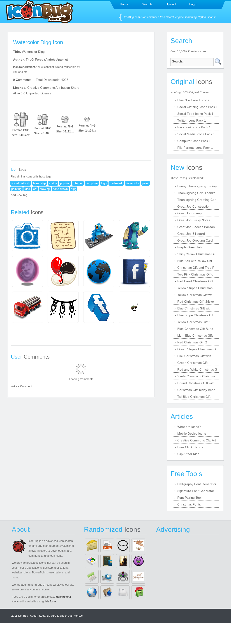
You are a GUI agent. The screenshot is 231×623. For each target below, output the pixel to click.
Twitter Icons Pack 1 (191, 120)
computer (92, 183)
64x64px (24, 135)
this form (50, 601)
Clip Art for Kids (188, 454)
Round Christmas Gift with (196, 383)
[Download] (21, 119)
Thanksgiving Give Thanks (196, 193)
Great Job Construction (193, 206)
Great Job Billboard (191, 233)
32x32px (68, 131)
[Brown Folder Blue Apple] (107, 592)
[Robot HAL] (123, 576)
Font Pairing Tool (189, 497)
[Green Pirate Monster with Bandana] (138, 592)
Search (147, 4)
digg (73, 189)
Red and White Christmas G (197, 369)
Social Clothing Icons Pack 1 (197, 107)
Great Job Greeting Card (195, 240)
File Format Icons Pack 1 (195, 147)
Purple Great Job (189, 247)
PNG (26, 130)
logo (103, 183)
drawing (45, 189)
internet (78, 183)
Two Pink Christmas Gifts (195, 274)
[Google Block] (91, 561)
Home (124, 4)
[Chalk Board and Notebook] (107, 561)
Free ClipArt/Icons (190, 447)
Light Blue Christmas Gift (195, 335)
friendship (39, 183)
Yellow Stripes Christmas (195, 288)
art (35, 189)
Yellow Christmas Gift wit (194, 295)
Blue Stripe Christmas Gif (195, 315)
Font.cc (78, 615)
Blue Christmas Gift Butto (195, 329)
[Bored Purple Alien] (138, 561)
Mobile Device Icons (191, 433)
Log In (193, 4)
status (53, 183)
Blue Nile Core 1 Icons (193, 100)
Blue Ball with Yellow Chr (194, 261)
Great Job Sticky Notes (193, 220)
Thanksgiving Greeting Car (196, 199)
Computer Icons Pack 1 (194, 141)
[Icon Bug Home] (39, 22)
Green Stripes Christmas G (196, 349)
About (33, 615)
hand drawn (60, 189)
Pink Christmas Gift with (194, 356)
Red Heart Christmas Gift (195, 281)
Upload (171, 4)
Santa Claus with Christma (196, 376)
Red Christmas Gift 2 (192, 342)
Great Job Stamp (189, 213)
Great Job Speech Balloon (196, 227)
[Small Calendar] (91, 576)
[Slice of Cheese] (91, 545)
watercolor (132, 183)
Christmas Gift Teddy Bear (196, 390)
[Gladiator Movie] (123, 561)
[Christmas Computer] (107, 576)
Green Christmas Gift (192, 362)
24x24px (90, 130)
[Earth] (91, 592)
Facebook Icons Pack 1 (194, 127)
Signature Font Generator (195, 491)
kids (27, 189)
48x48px (46, 133)
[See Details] (27, 235)
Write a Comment (21, 386)
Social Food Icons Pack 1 (195, 113)
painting (16, 189)
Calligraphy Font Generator (196, 484)
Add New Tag (19, 195)
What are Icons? (189, 427)
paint (145, 183)
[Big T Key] (123, 592)
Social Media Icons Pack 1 (196, 134)
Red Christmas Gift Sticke (195, 301)
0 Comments (22, 79)
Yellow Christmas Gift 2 (193, 322)
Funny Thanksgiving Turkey (197, 186)
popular (65, 183)
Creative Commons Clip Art (196, 440)
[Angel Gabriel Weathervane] (138, 545)
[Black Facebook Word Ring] (123, 545)
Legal (42, 615)
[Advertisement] (119, 77)
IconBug (23, 615)
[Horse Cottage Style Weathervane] (138, 576)
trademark (116, 183)
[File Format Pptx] (107, 545)
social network (20, 183)
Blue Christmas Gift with (194, 308)
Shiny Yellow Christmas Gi (196, 254)
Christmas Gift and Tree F (195, 267)
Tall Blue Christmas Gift (193, 396)
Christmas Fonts (189, 504)
